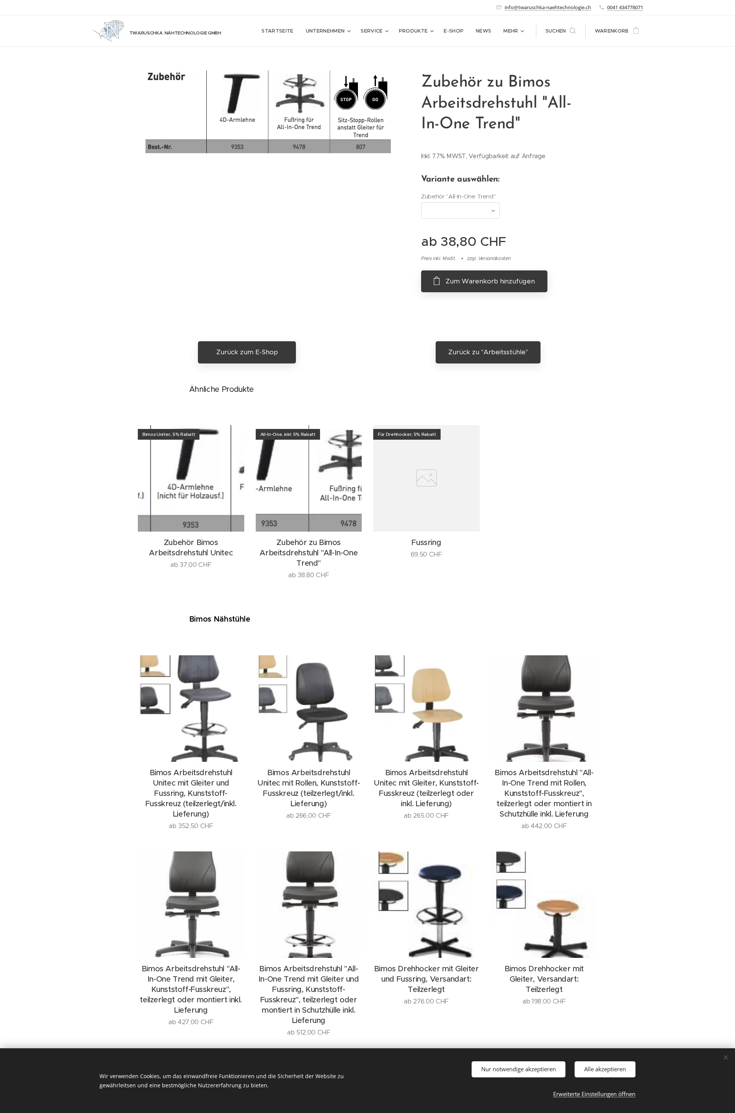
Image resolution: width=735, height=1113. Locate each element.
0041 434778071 (625, 7)
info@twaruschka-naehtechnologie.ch (548, 7)
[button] (560, 31)
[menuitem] (279, 31)
